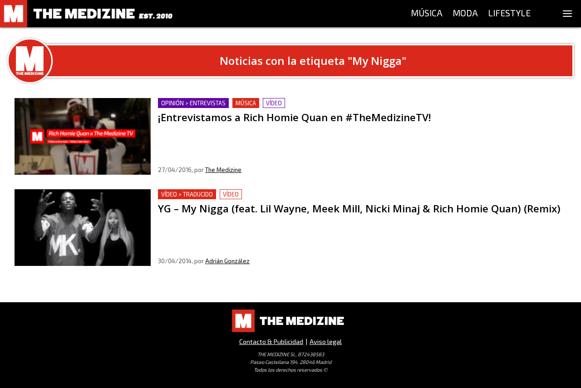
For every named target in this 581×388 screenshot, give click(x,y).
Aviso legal (326, 341)
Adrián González (227, 261)
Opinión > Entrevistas (193, 103)
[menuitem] (426, 13)
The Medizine (223, 169)
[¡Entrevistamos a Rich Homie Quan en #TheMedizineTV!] (83, 136)
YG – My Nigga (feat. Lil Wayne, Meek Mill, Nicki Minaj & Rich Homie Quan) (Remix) (293, 194)
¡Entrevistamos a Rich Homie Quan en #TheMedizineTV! (249, 103)
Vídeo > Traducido (187, 194)
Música (246, 103)
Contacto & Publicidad (271, 341)
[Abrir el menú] (567, 13)
